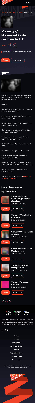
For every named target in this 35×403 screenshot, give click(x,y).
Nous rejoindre (16, 356)
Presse (16, 339)
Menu (30, 3)
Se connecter (16, 360)
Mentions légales (16, 346)
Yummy (19, 12)
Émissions (11, 12)
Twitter (13, 178)
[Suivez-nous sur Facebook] (2, 330)
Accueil (4, 12)
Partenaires (16, 343)
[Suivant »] (9, 300)
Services (16, 349)
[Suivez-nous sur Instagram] (6, 330)
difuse (25, 367)
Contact (16, 336)
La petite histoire (16, 353)
